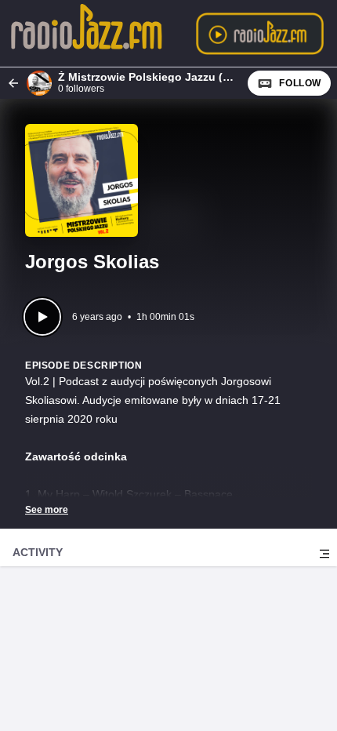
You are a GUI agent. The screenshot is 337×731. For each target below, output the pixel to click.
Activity (38, 552)
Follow (300, 83)
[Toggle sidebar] (324, 553)
